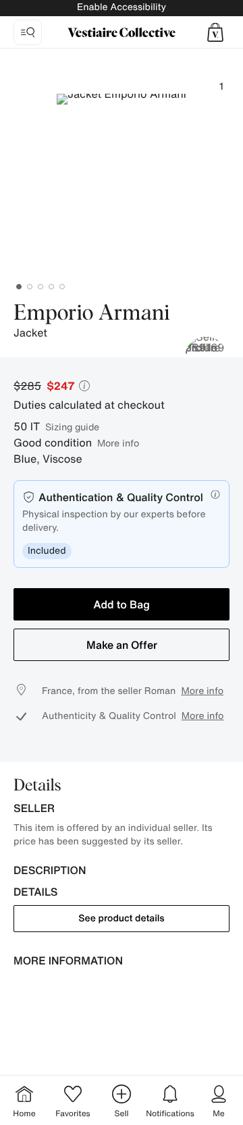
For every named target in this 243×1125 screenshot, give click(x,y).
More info (118, 443)
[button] (215, 32)
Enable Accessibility (121, 7)
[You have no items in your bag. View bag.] (215, 32)
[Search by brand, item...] (28, 32)
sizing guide (72, 427)
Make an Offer (121, 645)
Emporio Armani (92, 313)
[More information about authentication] (215, 494)
